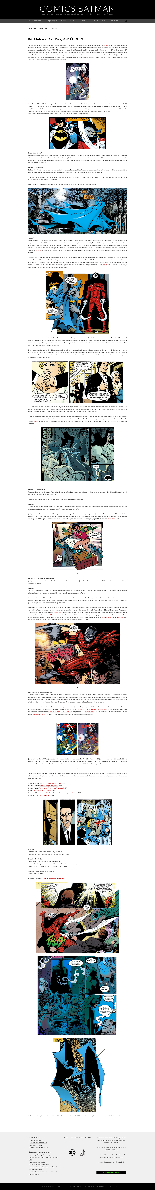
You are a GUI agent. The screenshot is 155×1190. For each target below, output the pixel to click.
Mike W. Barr (78, 1116)
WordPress (62, 1186)
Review (49, 1116)
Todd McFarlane (87, 1116)
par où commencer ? (40, 714)
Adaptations (84, 21)
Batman (38, 1116)
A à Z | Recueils (35, 21)
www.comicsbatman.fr (105, 1162)
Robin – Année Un (112, 519)
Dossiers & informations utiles (39, 1147)
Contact (81, 1138)
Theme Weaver (91, 1186)
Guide (63, 21)
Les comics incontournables (38, 1142)
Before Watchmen (43, 1164)
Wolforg (113, 1186)
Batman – (54, 878)
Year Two (96, 1116)
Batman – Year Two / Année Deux (55, 39)
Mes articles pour (37, 1162)
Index (72, 21)
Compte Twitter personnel (37, 1172)
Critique (43, 1116)
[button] (111, 1172)
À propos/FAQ (74, 1138)
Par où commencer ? (36, 1140)
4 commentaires (118, 1116)
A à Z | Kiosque (51, 21)
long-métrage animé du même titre (112, 617)
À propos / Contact (110, 21)
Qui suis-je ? (34, 1155)
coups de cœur (89, 712)
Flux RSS (88, 1138)
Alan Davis (61, 1116)
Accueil (66, 1138)
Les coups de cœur (36, 1145)
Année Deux (69, 1116)
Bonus (95, 21)
